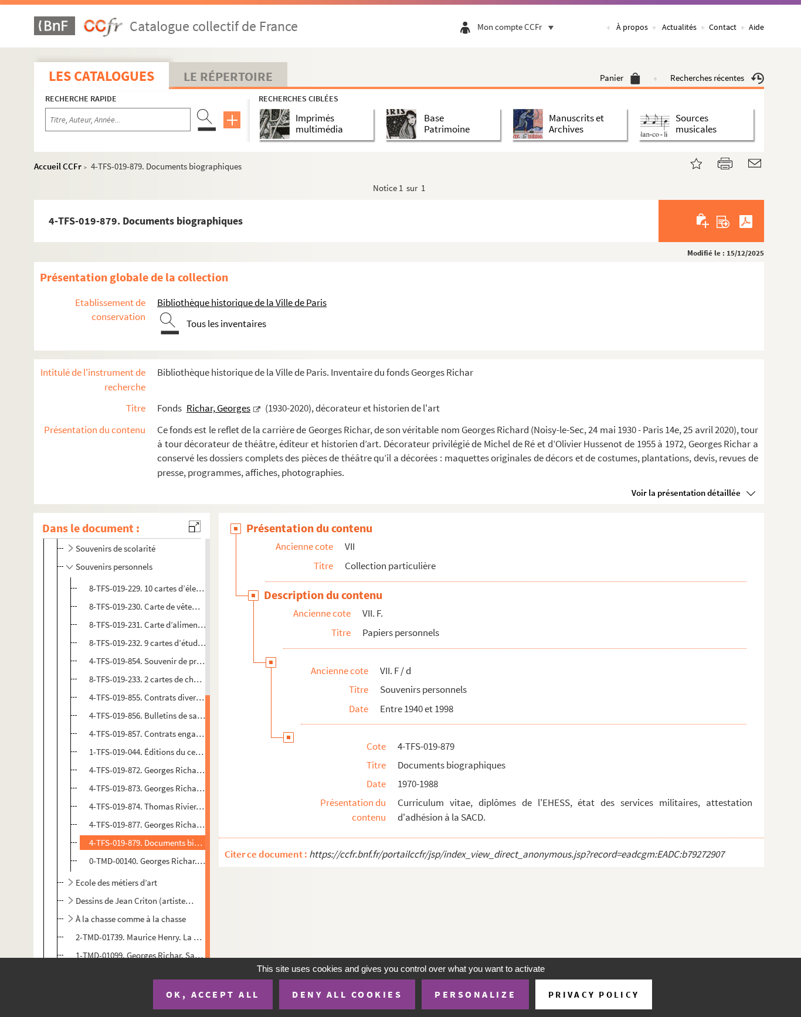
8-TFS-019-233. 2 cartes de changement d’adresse (147, 679)
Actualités (679, 27)
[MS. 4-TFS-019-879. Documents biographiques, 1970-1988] (689, 162)
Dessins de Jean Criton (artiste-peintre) (136, 900)
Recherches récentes (707, 77)
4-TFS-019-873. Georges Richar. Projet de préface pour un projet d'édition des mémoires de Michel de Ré (147, 788)
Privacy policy (593, 994)
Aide (756, 27)
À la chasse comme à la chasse (131, 918)
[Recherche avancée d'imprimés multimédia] (277, 124)
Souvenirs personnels (114, 566)
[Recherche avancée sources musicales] (657, 124)
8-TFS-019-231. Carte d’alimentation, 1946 (147, 624)
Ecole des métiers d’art (116, 882)
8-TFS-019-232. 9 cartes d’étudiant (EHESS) (147, 642)
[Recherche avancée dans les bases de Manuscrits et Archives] (530, 124)
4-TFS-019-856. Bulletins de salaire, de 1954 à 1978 (147, 715)
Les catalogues (101, 76)
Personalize (475, 994)
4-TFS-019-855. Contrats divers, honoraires (147, 697)
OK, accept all (213, 994)
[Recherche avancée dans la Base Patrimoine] (403, 124)
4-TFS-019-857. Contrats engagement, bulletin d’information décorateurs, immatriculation (147, 733)
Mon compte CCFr (509, 26)
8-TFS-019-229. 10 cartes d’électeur (147, 588)
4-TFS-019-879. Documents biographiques (147, 842)
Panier (611, 77)
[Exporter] (723, 221)
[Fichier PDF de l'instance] (746, 221)
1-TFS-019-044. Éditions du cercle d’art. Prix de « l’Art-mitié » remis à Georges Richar (147, 751)
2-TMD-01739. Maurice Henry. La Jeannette (140, 937)
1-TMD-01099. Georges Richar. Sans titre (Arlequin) (140, 955)
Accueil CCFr (58, 166)
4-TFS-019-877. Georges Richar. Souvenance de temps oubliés (147, 824)
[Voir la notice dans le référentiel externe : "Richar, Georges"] (256, 408)
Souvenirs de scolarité (115, 548)
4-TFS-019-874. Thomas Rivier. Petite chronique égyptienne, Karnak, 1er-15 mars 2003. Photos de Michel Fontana (147, 806)
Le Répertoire (228, 76)
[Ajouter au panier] (703, 221)
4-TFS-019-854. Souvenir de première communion (147, 660)
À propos (632, 27)
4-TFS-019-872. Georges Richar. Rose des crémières (147, 769)
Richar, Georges (218, 408)
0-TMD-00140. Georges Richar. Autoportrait (147, 860)
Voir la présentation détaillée (686, 492)
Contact (722, 27)
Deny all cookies (347, 994)
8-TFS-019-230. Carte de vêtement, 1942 (147, 606)
